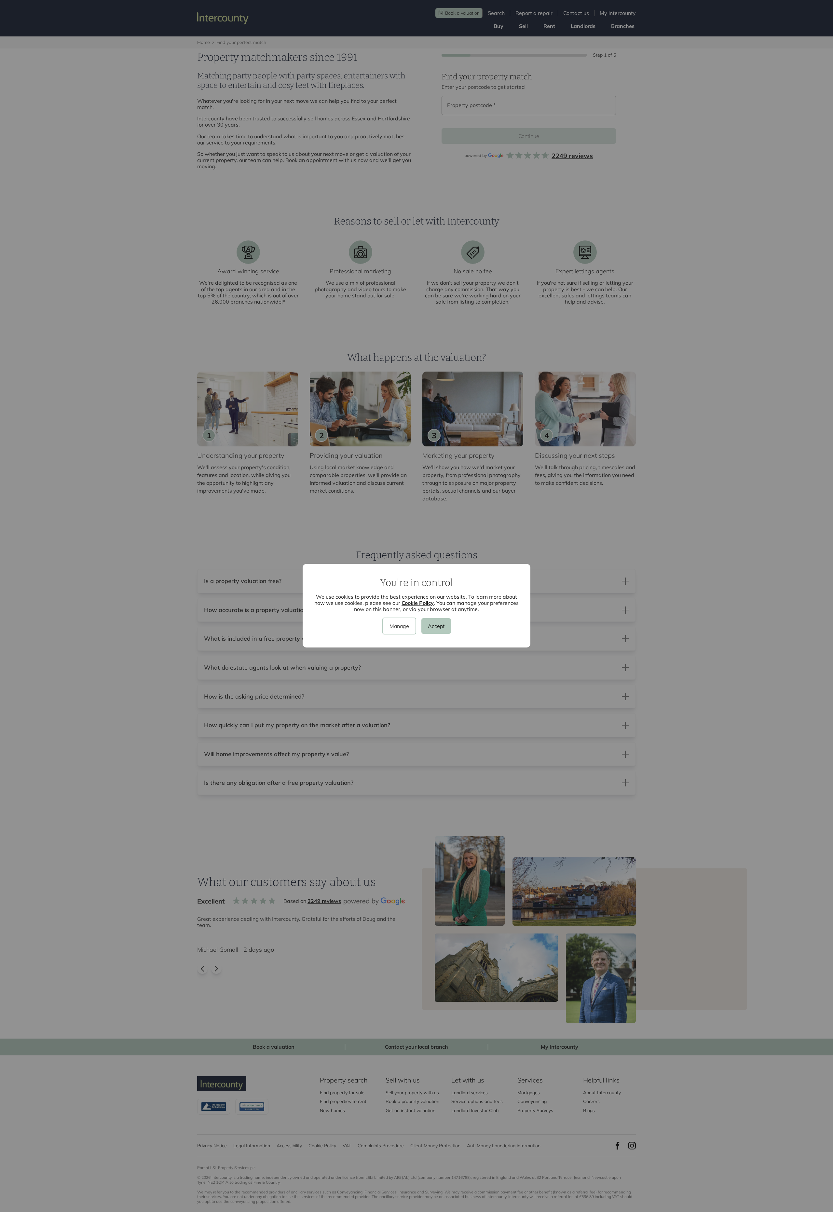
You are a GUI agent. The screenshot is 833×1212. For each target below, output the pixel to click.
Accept (436, 626)
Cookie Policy (418, 603)
